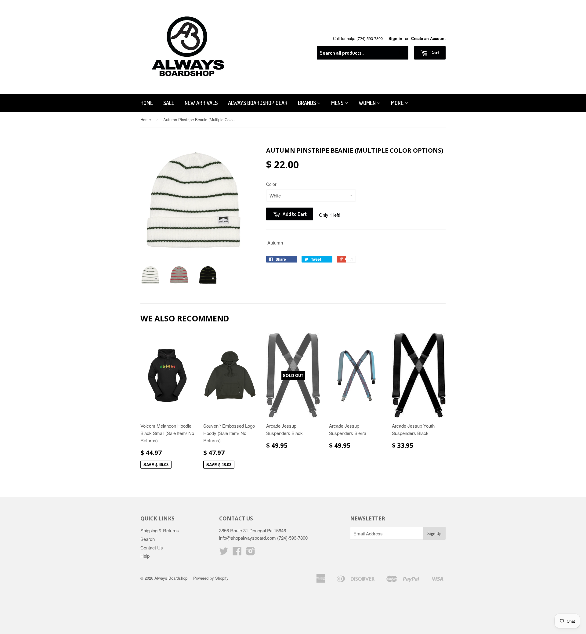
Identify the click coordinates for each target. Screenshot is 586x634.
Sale (168, 103)
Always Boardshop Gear (258, 103)
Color (271, 184)
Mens (338, 103)
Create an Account (428, 38)
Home (146, 103)
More (398, 103)
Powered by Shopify (211, 578)
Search (147, 539)
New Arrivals (201, 103)
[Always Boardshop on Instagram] (250, 552)
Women (368, 103)
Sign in (395, 38)
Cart (434, 52)
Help (145, 555)
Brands (307, 103)
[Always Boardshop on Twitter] (223, 552)
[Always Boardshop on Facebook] (237, 552)
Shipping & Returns (159, 530)
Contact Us (151, 547)
